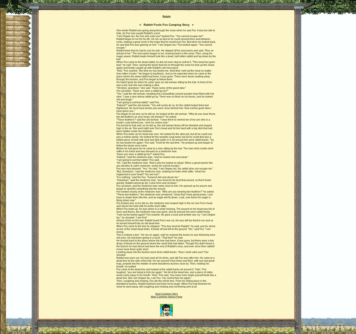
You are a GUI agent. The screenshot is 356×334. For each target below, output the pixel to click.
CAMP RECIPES (15, 42)
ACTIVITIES (13, 22)
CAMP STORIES (15, 58)
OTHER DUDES (15, 63)
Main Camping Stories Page (166, 296)
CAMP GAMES (14, 27)
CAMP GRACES (15, 32)
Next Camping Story (166, 293)
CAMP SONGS (14, 52)
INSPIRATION (14, 37)
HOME (10, 16)
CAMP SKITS (13, 47)
